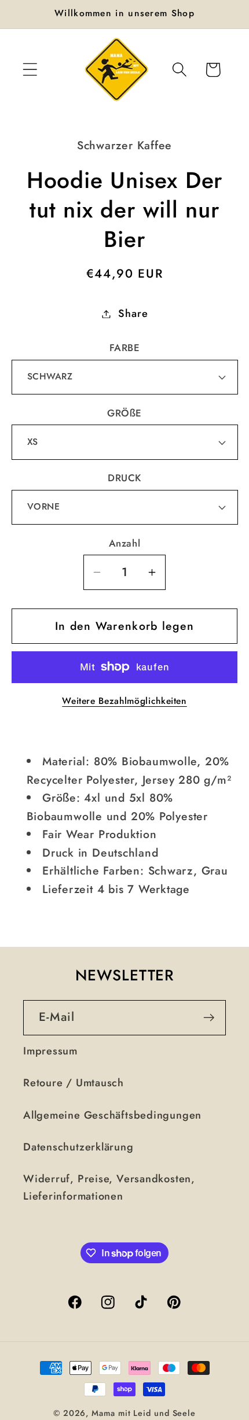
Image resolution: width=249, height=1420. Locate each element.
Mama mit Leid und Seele (143, 1413)
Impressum (50, 1050)
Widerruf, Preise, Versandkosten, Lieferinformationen (109, 1187)
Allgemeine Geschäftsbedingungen (112, 1115)
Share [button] (133, 313)
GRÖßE (124, 413)
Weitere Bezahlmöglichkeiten (124, 701)
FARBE (124, 348)
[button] (29, 69)
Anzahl (124, 543)
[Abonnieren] (208, 1017)
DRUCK (124, 478)
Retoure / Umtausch (73, 1082)
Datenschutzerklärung (78, 1147)
